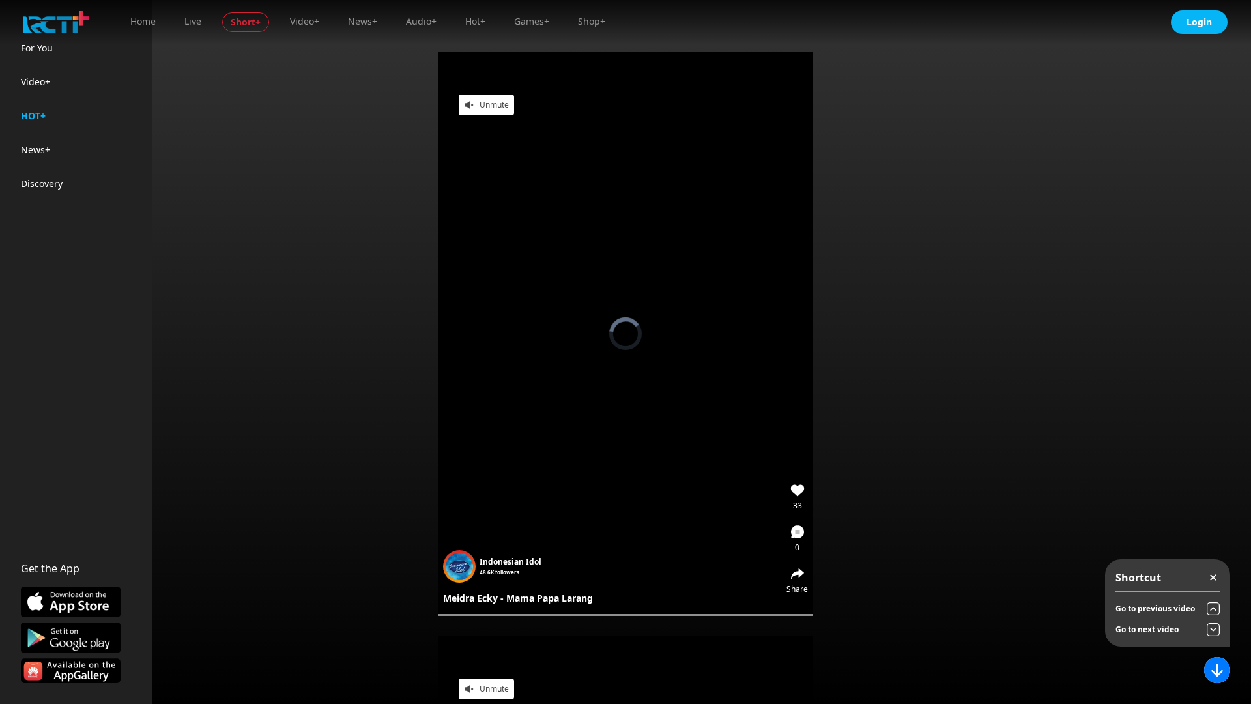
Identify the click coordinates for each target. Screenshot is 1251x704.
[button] (797, 538)
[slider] (625, 615)
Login (1199, 22)
